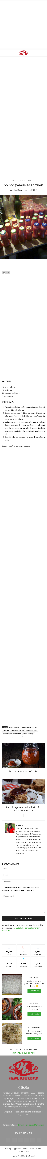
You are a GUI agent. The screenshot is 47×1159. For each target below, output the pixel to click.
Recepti (38, 1149)
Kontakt (25, 1149)
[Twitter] (32, 1140)
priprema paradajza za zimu (12, 733)
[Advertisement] (23, 24)
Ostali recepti (18, 181)
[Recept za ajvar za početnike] (23, 755)
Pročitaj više (34, 991)
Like (9, 946)
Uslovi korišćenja (23, 1151)
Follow (23, 946)
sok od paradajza (28, 733)
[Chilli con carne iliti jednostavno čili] (12, 1009)
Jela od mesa (34, 1003)
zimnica (24, 737)
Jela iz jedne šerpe (34, 1027)
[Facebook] (8, 1140)
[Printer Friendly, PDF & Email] (6, 273)
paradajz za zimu (31, 730)
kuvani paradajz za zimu (29, 727)
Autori (32, 1149)
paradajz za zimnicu (17, 730)
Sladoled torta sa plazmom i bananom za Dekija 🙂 (34, 983)
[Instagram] (20, 1140)
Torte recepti (33, 977)
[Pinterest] (26, 1140)
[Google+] (14, 1140)
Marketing (8, 1149)
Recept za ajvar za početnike (23, 771)
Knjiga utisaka (17, 1149)
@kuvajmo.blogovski (23, 1053)
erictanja (19, 190)
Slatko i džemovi (8, 803)
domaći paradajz (14, 727)
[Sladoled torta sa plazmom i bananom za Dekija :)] (12, 984)
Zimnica (31, 181)
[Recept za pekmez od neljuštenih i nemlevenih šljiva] (23, 791)
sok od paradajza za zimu (11, 737)
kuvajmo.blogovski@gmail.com (31, 1125)
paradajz (6, 730)
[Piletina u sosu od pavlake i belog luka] (12, 1033)
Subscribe (37, 958)
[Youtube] (39, 1140)
